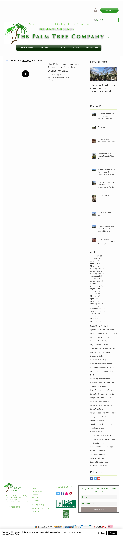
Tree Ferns (108, 424)
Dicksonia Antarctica (98, 360)
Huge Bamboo (95, 390)
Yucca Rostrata (96, 432)
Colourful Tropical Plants (100, 352)
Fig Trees (93, 375)
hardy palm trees (97, 443)
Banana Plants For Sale (107, 333)
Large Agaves (108, 390)
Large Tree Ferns (97, 409)
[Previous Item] (94, 74)
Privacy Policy (14, 534)
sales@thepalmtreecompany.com (18, 501)
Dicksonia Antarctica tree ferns (102, 364)
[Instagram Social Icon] (66, 493)
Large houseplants (97, 413)
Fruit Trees (111, 383)
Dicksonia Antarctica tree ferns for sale (103, 367)
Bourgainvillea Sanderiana (100, 341)
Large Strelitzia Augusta (99, 401)
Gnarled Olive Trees (98, 386)
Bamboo (93, 333)
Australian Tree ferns (105, 330)
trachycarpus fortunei (98, 466)
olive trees (109, 447)
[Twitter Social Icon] (58, 493)
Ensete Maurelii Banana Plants (102, 371)
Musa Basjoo (111, 413)
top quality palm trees (99, 462)
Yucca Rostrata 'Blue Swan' (101, 435)
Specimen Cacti (96, 424)
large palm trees (96, 447)
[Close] (120, 533)
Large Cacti (94, 394)
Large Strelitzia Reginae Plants (102, 405)
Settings (101, 533)
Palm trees (106, 417)
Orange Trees (95, 417)
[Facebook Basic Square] (91, 478)
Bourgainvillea (103, 337)
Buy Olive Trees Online (99, 345)
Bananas (93, 337)
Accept (112, 533)
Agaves (93, 330)
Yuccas (93, 439)
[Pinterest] (70, 493)
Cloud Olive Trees (109, 348)
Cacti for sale (95, 348)
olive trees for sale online (100, 454)
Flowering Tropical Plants (100, 379)
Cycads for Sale (96, 356)
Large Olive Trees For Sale (100, 398)
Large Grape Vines (108, 394)
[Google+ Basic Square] (98, 478)
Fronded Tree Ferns (97, 383)
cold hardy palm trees (106, 439)
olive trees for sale (97, 451)
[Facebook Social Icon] (62, 493)
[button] (95, 10)
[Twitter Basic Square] (95, 478)
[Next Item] (113, 74)
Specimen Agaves (97, 420)
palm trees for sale (97, 458)
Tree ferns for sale (97, 428)
